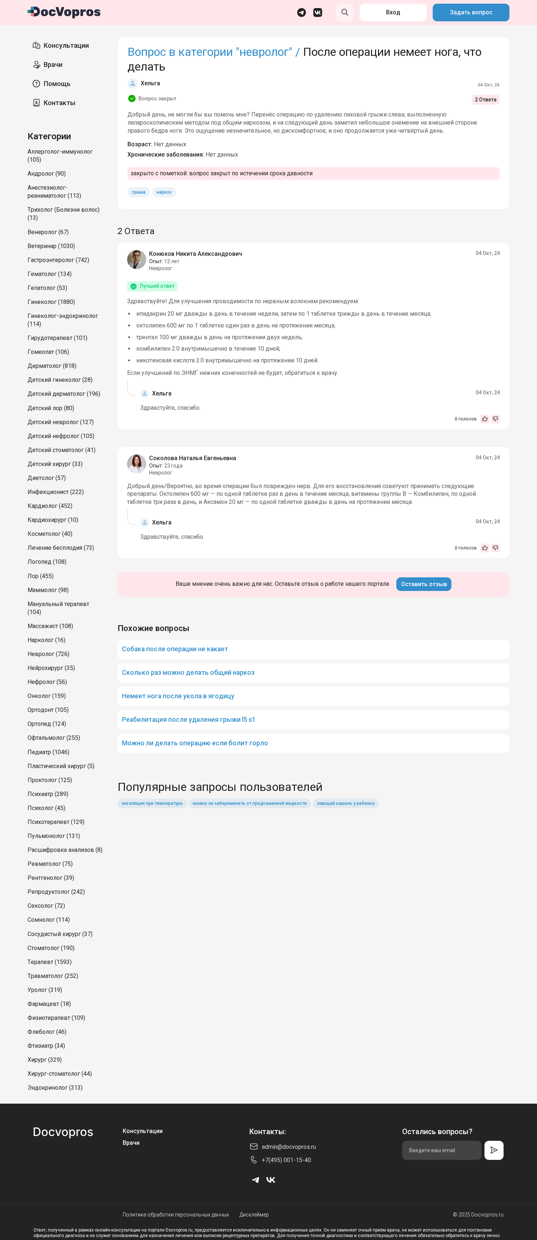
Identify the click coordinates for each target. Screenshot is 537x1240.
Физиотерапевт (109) (56, 1017)
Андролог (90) (47, 173)
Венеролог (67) (48, 232)
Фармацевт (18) (49, 1003)
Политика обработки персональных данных (176, 1214)
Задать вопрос (471, 12)
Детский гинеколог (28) (60, 379)
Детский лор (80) (51, 408)
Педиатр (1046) (48, 752)
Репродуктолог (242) (56, 891)
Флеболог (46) (47, 1031)
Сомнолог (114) (49, 919)
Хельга (150, 83)
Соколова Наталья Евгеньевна (192, 458)
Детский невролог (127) (61, 422)
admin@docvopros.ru (289, 1146)
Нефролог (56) (47, 681)
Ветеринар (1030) (51, 246)
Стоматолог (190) (51, 948)
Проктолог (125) (50, 780)
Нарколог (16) (46, 640)
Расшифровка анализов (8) (65, 849)
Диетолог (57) (47, 477)
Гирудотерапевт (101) (57, 337)
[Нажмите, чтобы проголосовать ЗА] (484, 419)
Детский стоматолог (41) (61, 450)
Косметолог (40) (50, 533)
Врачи (53, 64)
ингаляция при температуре (152, 803)
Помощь (57, 83)
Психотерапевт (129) (56, 821)
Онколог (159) (47, 695)
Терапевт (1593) (50, 961)
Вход (393, 12)
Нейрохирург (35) (51, 667)
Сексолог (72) (46, 905)
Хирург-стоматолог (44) (60, 1073)
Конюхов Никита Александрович (195, 253)
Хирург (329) (45, 1059)
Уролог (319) (45, 989)
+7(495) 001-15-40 (286, 1160)
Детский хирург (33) (55, 463)
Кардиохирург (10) (53, 519)
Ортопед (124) (47, 723)
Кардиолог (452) (50, 505)
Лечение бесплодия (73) (61, 547)
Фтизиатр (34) (46, 1045)
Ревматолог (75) (50, 863)
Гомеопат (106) (48, 351)
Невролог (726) (48, 654)
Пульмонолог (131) (54, 835)
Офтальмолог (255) (54, 737)
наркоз (164, 192)
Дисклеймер (254, 1214)
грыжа (138, 192)
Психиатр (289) (48, 794)
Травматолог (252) (53, 975)
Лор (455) (41, 576)
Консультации (66, 45)
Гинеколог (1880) (51, 301)
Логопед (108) (47, 561)
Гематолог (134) (50, 273)
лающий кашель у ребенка (346, 803)
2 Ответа (486, 100)
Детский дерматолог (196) (64, 393)
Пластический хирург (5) (61, 766)
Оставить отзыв (424, 584)
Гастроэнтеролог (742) (58, 260)
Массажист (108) (50, 626)
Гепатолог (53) (47, 287)
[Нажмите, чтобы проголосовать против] (495, 419)
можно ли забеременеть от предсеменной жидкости (250, 803)
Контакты (59, 103)
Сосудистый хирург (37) (60, 934)
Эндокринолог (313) (55, 1087)
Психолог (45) (46, 807)
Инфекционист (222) (56, 491)
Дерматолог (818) (52, 365)
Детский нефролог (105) (61, 436)
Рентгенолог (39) (51, 877)
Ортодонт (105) (48, 709)
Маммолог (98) (48, 590)
